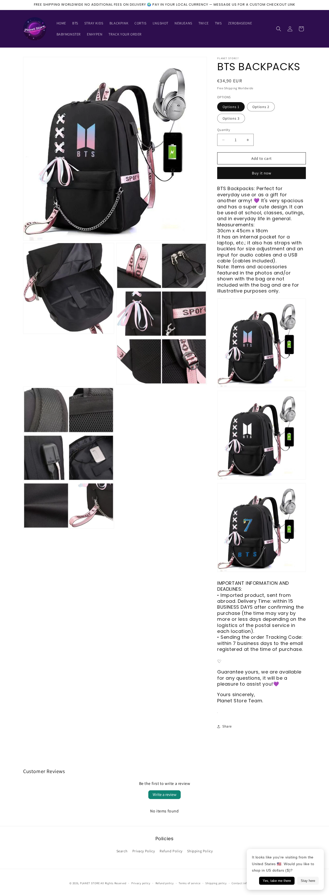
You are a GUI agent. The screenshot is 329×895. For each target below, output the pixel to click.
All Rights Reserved (113, 883)
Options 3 (231, 118)
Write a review (164, 794)
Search (122, 851)
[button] (278, 28)
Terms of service (189, 883)
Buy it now (261, 173)
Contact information (245, 883)
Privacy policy (140, 883)
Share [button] (227, 726)
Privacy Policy (143, 851)
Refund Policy (171, 851)
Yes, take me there (277, 881)
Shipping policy (216, 883)
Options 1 (231, 106)
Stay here (308, 881)
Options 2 (260, 106)
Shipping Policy (200, 851)
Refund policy (165, 883)
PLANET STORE (90, 883)
